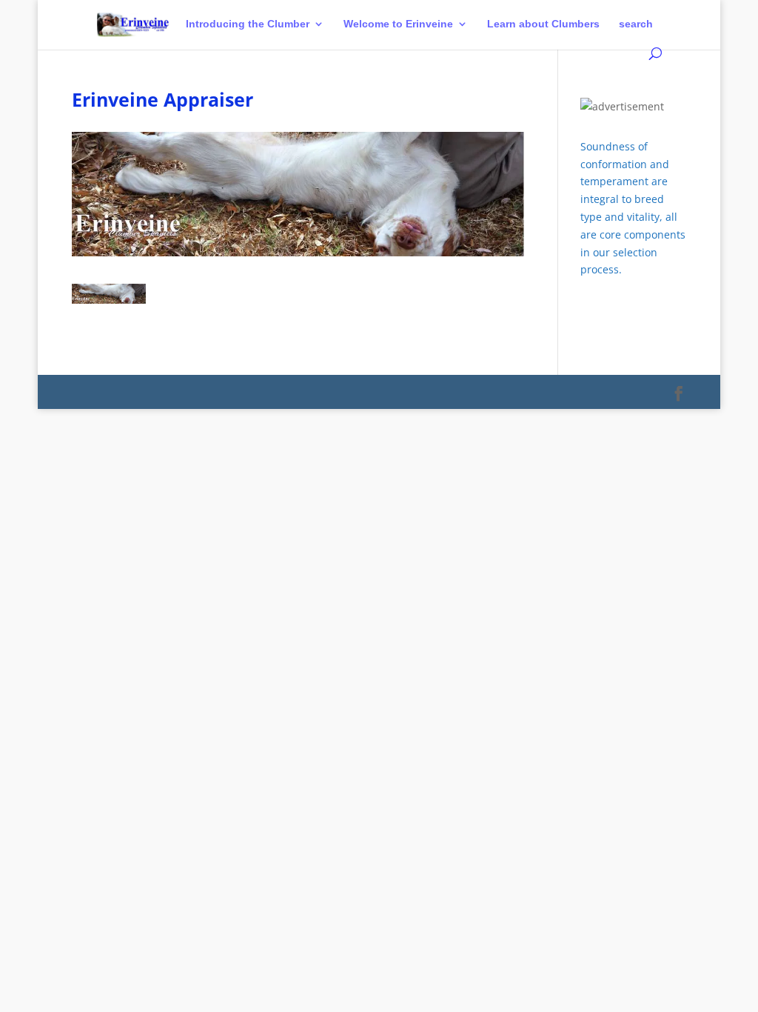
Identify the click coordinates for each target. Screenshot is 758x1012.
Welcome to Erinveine (398, 24)
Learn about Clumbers (543, 24)
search (636, 24)
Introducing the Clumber (247, 24)
